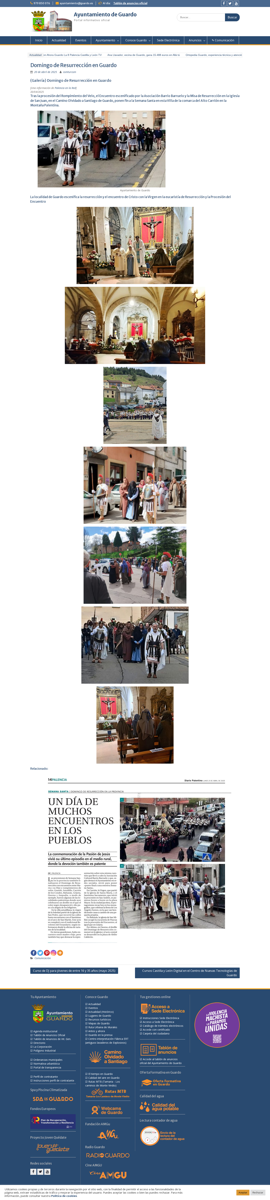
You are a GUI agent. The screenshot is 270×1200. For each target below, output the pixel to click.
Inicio (38, 40)
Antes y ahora (96, 1031)
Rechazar (258, 1192)
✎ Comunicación (223, 40)
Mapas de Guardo (99, 1023)
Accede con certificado (156, 1029)
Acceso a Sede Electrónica (158, 1022)
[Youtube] (236, 3)
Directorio (39, 1043)
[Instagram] (53, 953)
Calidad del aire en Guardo (104, 1077)
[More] (60, 953)
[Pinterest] (47, 953)
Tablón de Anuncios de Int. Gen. (52, 1039)
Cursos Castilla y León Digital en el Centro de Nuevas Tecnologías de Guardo (189, 973)
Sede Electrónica (168, 40)
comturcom (69, 72)
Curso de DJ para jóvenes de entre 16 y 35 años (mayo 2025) (74, 971)
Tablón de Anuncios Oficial (49, 1035)
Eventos (80, 40)
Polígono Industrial (44, 1050)
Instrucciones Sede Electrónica (161, 1018)
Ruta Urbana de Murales (102, 1027)
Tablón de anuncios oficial (130, 3)
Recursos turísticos (99, 1019)
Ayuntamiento (105, 40)
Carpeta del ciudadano (156, 1033)
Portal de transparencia (47, 1067)
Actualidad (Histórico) (101, 1012)
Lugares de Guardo (99, 1015)
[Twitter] (230, 3)
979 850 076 (42, 3)
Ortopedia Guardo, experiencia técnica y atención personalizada (207, 54)
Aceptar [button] (243, 1192)
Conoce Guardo (136, 40)
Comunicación (43, 958)
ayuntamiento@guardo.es (76, 3)
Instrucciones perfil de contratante (53, 1080)
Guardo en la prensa (100, 1035)
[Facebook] (223, 3)
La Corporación (42, 1046)
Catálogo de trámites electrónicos (163, 1025)
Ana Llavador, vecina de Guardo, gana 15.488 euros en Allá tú (128, 54)
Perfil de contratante (45, 1076)
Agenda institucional (45, 1031)
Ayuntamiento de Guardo (105, 14)
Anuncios (195, 40)
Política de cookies (64, 1196)
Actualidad (59, 40)
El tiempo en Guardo (100, 1074)
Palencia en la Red (65, 88)
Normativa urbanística (46, 1063)
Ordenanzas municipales (47, 1059)
